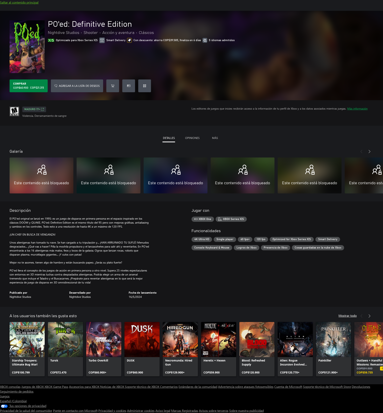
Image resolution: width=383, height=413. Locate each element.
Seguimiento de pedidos (17, 391)
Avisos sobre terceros (213, 410)
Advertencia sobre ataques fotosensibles (245, 386)
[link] (27, 349)
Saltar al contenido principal (19, 2)
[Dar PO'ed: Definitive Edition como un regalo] (128, 85)
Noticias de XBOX (112, 386)
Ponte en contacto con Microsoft (75, 410)
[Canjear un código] (144, 85)
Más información (357, 108)
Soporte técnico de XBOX (142, 386)
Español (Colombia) (13, 401)
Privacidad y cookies (112, 410)
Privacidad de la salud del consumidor (26, 410)
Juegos (5, 396)
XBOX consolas (10, 386)
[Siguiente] (369, 151)
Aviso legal (162, 410)
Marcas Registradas (184, 410)
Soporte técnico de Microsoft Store (327, 386)
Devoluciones (361, 386)
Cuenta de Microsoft (288, 386)
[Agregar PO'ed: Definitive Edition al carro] (112, 85)
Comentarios (169, 386)
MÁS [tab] (215, 138)
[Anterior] (361, 151)
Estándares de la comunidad (198, 386)
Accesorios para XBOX (84, 386)
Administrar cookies (141, 410)
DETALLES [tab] (169, 138)
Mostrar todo (348, 315)
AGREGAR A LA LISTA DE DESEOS (79, 86)
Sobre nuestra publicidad (246, 410)
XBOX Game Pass (56, 386)
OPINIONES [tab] (192, 138)
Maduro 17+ (32, 109)
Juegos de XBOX (32, 386)
